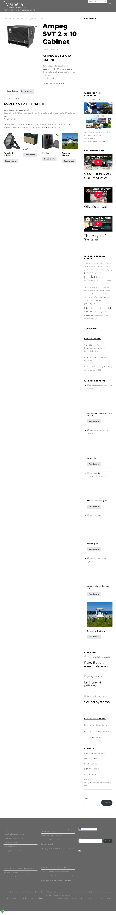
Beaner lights (95, 263)
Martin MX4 (95, 287)
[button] (36, 26)
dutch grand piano (96, 270)
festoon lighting (107, 270)
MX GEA (98, 290)
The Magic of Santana (95, 237)
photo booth (88, 294)
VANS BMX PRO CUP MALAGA (97, 176)
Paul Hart (88, 725)
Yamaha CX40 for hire (90, 318)
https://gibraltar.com (11, 842)
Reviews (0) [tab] (26, 91)
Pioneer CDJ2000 (103, 294)
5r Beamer (87, 263)
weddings (88, 315)
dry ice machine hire (99, 266)
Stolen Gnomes (102, 725)
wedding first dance (103, 312)
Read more (10, 161)
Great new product (92, 275)
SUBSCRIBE (91, 329)
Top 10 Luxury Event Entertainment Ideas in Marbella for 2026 (94, 348)
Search (87, 798)
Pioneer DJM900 (89, 297)
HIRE (12, 19)
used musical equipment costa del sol (97, 305)
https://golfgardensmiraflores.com (16, 851)
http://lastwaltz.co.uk (11, 830)
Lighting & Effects (93, 684)
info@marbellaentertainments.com (21, 877)
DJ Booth (90, 266)
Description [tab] (12, 91)
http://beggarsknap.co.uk (12, 846)
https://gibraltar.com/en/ (94, 141)
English (83, 829)
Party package (105, 290)
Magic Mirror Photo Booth (96, 284)
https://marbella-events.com (14, 834)
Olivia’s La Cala (96, 207)
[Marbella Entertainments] (15, 7)
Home (6, 19)
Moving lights (91, 290)
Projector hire (101, 297)
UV (95, 312)
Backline (19, 19)
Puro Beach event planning (97, 664)
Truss (92, 301)
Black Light (103, 263)
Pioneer (94, 294)
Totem (89, 301)
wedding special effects (101, 315)
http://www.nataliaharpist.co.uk (14, 838)
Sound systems (97, 702)
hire (99, 277)
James (87, 737)
